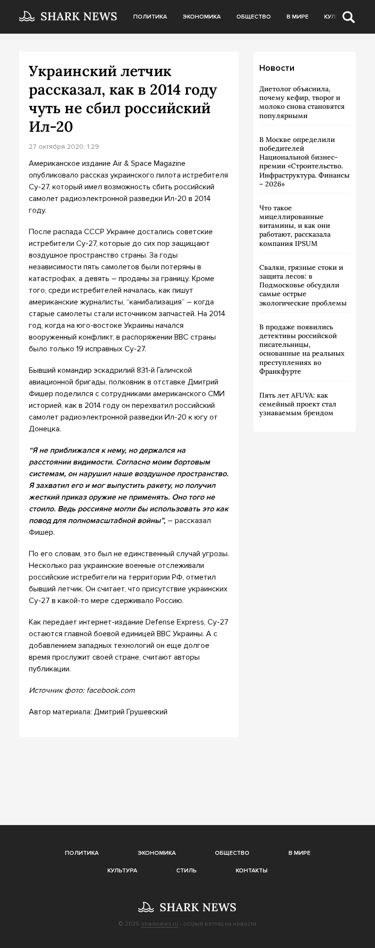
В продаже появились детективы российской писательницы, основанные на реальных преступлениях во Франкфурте (302, 349)
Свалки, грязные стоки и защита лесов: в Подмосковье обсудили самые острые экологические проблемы (303, 285)
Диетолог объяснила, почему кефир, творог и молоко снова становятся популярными (302, 102)
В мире (298, 16)
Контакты (252, 870)
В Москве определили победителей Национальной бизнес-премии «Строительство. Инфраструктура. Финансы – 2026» (304, 161)
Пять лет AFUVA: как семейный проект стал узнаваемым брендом (297, 404)
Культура (122, 870)
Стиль (186, 870)
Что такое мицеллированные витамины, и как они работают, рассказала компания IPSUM (295, 225)
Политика (150, 16)
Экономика (202, 16)
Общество (253, 16)
